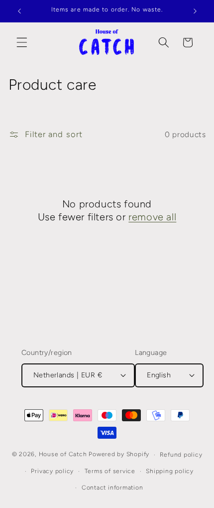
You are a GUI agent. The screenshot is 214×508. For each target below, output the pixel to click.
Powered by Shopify (119, 454)
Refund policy (181, 454)
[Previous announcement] (19, 11)
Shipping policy (170, 471)
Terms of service (110, 471)
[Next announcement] (195, 11)
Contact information (112, 487)
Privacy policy (52, 471)
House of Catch (63, 454)
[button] (22, 42)
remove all (152, 217)
